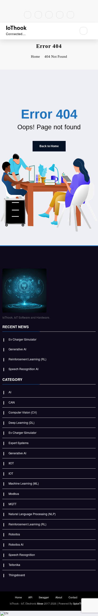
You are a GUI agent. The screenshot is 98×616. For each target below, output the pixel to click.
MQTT (12, 504)
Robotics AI (16, 544)
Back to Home (49, 146)
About (58, 597)
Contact (73, 597)
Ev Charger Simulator (22, 339)
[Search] (83, 31)
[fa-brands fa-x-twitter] (38, 14)
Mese (40, 603)
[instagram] (59, 14)
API (30, 597)
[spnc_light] (93, 30)
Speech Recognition (22, 555)
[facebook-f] (27, 14)
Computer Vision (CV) (23, 412)
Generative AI (17, 349)
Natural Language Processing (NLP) (32, 514)
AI (10, 392)
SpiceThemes (80, 603)
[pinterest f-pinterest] (49, 14)
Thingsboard (17, 575)
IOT (11, 473)
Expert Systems (19, 443)
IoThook (16, 27)
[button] (49, 613)
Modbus (14, 494)
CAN (12, 402)
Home (18, 597)
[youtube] (70, 14)
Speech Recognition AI (23, 369)
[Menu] (70, 31)
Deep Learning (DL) (21, 422)
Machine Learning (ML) (24, 483)
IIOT (11, 463)
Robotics (14, 534)
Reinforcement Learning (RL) (27, 359)
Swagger (44, 597)
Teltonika (14, 565)
